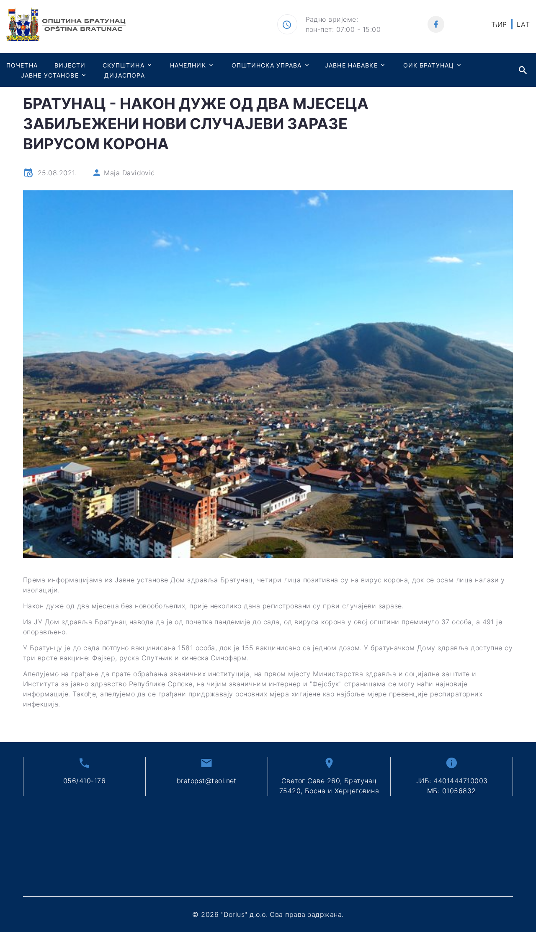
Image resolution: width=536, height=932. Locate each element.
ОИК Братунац (428, 65)
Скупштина (123, 65)
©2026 (267, 914)
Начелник (188, 65)
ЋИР (499, 24)
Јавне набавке (351, 65)
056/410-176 (84, 780)
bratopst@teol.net (207, 780)
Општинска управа (267, 65)
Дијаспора (124, 75)
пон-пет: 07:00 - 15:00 (343, 29)
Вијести (69, 65)
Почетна (22, 65)
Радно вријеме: (332, 19)
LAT (523, 24)
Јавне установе (50, 75)
